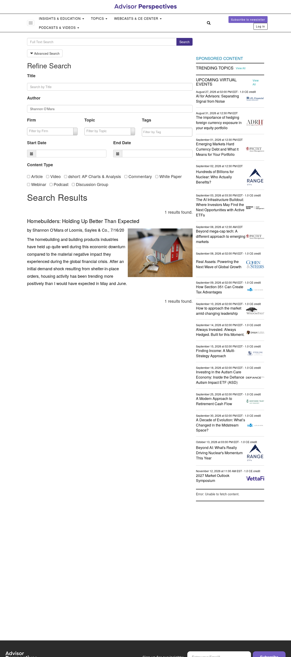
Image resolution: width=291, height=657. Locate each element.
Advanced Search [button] (46, 53)
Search (184, 42)
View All (241, 68)
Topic (89, 120)
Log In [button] (260, 26)
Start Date (36, 143)
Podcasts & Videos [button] (58, 27)
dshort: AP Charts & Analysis (94, 176)
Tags (146, 120)
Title (31, 76)
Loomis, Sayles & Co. (88, 230)
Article (36, 176)
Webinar (38, 184)
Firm (31, 120)
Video (55, 176)
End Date (122, 143)
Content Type (40, 165)
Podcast (60, 184)
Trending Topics (214, 68)
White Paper (170, 176)
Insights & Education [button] (60, 18)
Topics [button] (98, 18)
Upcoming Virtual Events (216, 82)
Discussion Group (91, 184)
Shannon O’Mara (48, 230)
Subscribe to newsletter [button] (248, 19)
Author (33, 98)
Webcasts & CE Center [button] (136, 18)
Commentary (139, 176)
